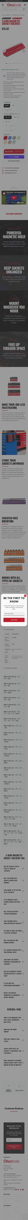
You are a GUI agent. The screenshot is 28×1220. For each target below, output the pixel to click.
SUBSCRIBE (14, 620)
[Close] (25, 596)
